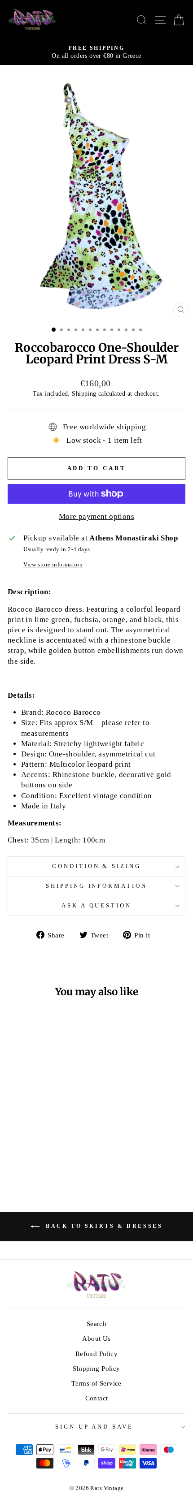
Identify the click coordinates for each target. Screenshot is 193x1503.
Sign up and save (94, 1426)
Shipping (84, 393)
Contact (96, 1398)
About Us (96, 1338)
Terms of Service (96, 1383)
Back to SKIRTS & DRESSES (103, 1225)
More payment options (96, 516)
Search (96, 1323)
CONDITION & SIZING (96, 866)
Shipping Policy (96, 1368)
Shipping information (97, 885)
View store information (53, 564)
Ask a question (96, 905)
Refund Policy (96, 1353)
